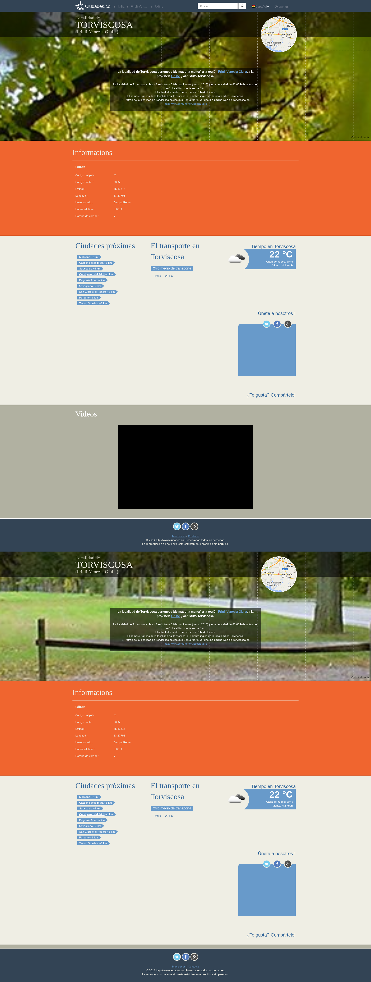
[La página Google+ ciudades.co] (288, 324)
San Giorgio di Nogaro (92, 291)
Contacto (193, 536)
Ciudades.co (97, 6)
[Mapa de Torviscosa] (280, 34)
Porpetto (84, 297)
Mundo (283, 7)
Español (261, 6)
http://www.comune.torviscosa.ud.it (185, 103)
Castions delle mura (91, 262)
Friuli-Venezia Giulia (232, 71)
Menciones (179, 536)
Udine (175, 76)
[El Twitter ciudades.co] (267, 324)
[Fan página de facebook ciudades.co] (277, 324)
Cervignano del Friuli (92, 274)
